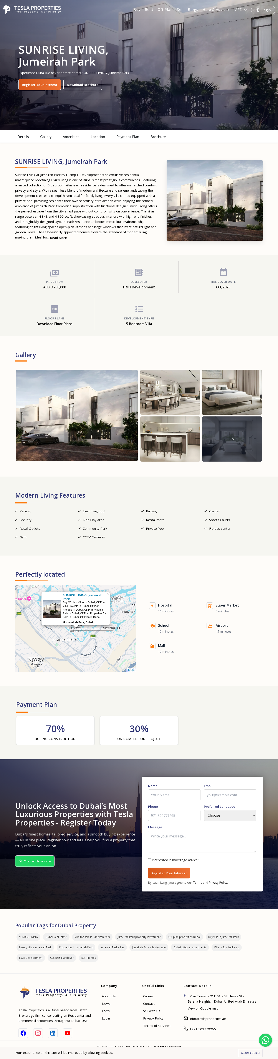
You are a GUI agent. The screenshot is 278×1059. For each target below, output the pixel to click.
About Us (109, 996)
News (106, 1003)
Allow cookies (250, 1052)
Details (23, 136)
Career (148, 996)
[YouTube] (67, 1033)
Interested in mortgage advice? (175, 860)
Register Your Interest (39, 84)
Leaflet (131, 670)
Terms (197, 882)
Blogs (193, 9)
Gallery (45, 136)
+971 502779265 (203, 1029)
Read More (58, 237)
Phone (153, 806)
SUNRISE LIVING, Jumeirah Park (91, 628)
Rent (149, 9)
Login (266, 10)
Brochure (158, 136)
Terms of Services (156, 1025)
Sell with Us (151, 1011)
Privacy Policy (218, 882)
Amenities (71, 136)
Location (98, 136)
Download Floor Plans (55, 323)
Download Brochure (82, 84)
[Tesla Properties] (34, 9)
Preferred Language (219, 806)
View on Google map (203, 1008)
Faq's (106, 1011)
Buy (137, 9)
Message (155, 827)
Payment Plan (127, 136)
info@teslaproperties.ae (208, 1018)
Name (152, 786)
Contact (149, 1003)
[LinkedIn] (53, 1033)
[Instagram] (38, 1033)
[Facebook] (23, 1033)
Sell (180, 9)
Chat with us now (37, 861)
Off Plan (165, 9)
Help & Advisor (216, 9)
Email (208, 786)
